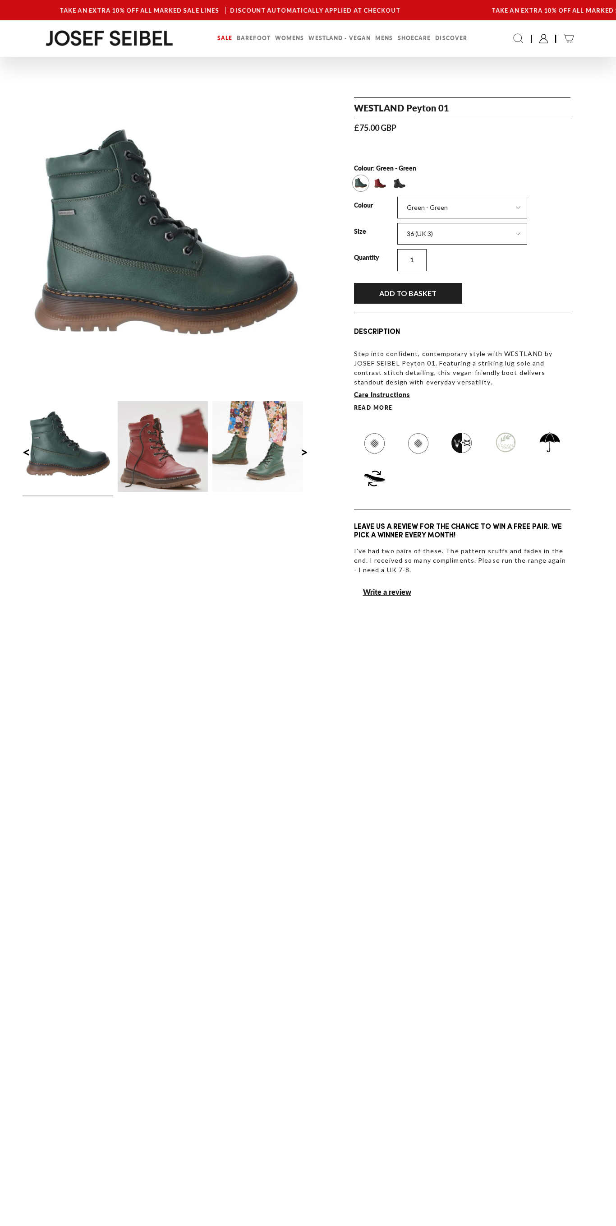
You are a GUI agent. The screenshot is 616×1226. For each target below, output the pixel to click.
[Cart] (569, 38)
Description (377, 332)
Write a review (387, 592)
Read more (373, 408)
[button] (224, 38)
